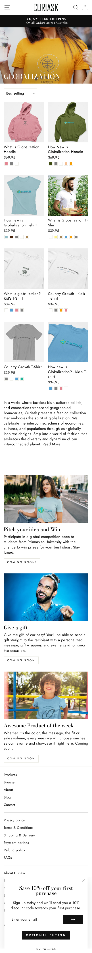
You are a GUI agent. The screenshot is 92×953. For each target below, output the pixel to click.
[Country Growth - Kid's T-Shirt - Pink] (66, 310)
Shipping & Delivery (19, 835)
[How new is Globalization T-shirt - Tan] (27, 237)
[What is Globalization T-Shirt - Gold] (71, 237)
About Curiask (14, 873)
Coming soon (21, 660)
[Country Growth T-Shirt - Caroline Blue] (16, 378)
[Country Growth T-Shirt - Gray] (6, 378)
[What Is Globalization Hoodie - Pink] (6, 163)
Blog (7, 797)
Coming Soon (21, 758)
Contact (9, 804)
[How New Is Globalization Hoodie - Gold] (71, 163)
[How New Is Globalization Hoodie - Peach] (66, 163)
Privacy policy (14, 820)
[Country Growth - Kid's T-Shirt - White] (50, 310)
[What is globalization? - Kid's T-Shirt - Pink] (16, 310)
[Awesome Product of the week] (46, 695)
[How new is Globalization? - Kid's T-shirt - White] (66, 388)
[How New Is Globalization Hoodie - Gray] (55, 163)
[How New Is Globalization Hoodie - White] (61, 163)
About (8, 789)
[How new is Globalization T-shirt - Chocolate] (11, 237)
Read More (52, 444)
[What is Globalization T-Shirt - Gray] (76, 237)
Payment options (16, 842)
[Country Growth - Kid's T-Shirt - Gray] (55, 310)
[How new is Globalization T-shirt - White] (21, 237)
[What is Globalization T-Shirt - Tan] (61, 237)
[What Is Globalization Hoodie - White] (16, 163)
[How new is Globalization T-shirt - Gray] (16, 237)
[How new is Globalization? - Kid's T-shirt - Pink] (61, 388)
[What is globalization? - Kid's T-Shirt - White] (6, 310)
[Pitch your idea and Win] (46, 499)
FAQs (8, 857)
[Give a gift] (46, 597)
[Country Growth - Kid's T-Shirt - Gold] (61, 310)
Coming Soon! (22, 562)
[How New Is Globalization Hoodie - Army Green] (50, 163)
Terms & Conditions (18, 827)
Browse (9, 782)
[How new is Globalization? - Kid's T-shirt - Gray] (55, 388)
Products (10, 774)
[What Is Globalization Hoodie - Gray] (11, 163)
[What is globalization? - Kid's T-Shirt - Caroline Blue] (11, 310)
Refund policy (14, 850)
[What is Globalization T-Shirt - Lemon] (55, 237)
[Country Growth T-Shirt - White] (11, 378)
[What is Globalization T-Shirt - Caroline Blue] (66, 237)
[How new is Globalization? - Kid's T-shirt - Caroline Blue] (50, 388)
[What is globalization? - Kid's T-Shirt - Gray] (21, 310)
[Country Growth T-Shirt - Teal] (21, 378)
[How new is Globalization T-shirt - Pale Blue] (6, 237)
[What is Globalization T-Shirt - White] (50, 237)
